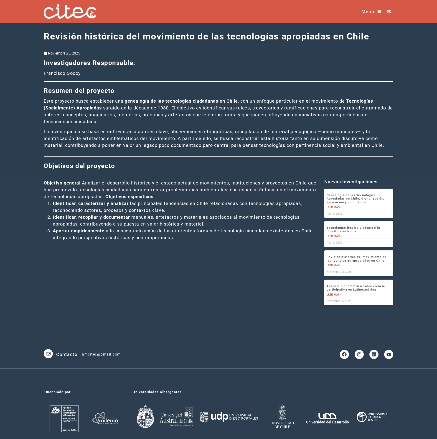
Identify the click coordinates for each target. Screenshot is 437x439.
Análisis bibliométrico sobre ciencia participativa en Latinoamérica (356, 287)
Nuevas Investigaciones (351, 181)
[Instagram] (359, 354)
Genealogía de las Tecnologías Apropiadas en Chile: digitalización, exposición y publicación (355, 198)
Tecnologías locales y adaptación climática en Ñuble (353, 229)
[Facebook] (344, 354)
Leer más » (334, 207)
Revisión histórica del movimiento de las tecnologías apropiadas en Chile (356, 258)
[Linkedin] (374, 354)
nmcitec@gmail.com (101, 354)
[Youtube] (388, 354)
